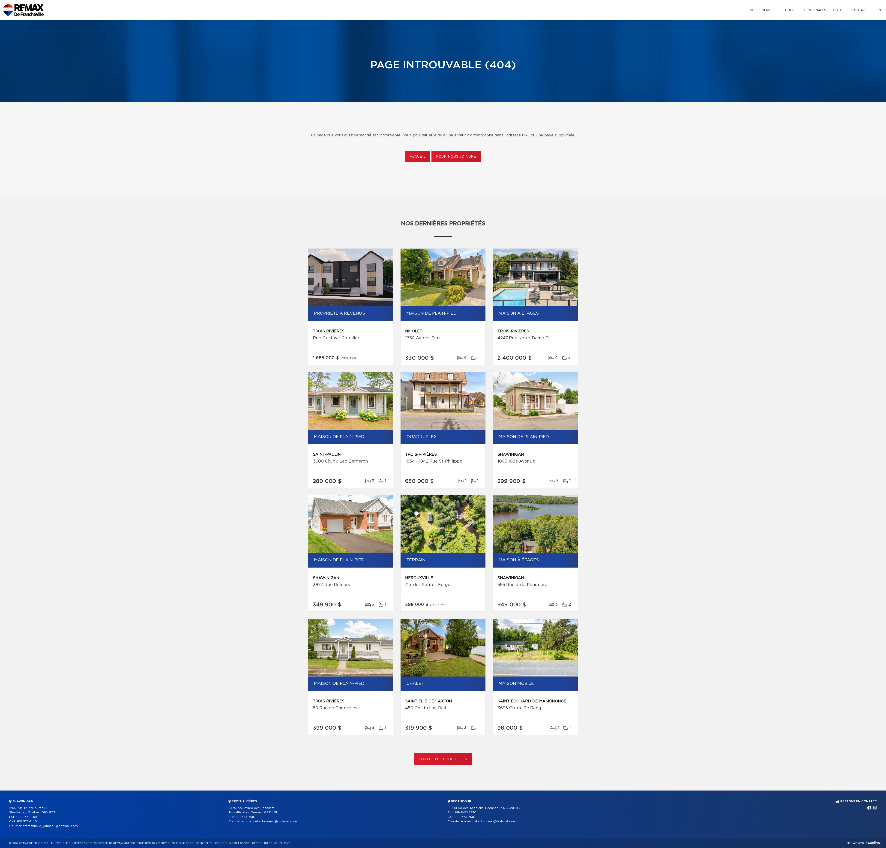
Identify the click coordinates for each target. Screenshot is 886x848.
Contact (859, 10)
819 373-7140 (27, 821)
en (879, 10)
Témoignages (815, 10)
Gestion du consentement (271, 843)
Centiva (873, 842)
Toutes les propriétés (443, 759)
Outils (838, 10)
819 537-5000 (27, 817)
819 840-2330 (465, 812)
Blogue (790, 10)
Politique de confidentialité (192, 843)
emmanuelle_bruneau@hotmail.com (50, 826)
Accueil (418, 156)
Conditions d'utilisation (232, 843)
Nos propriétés (763, 10)
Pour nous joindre (456, 156)
